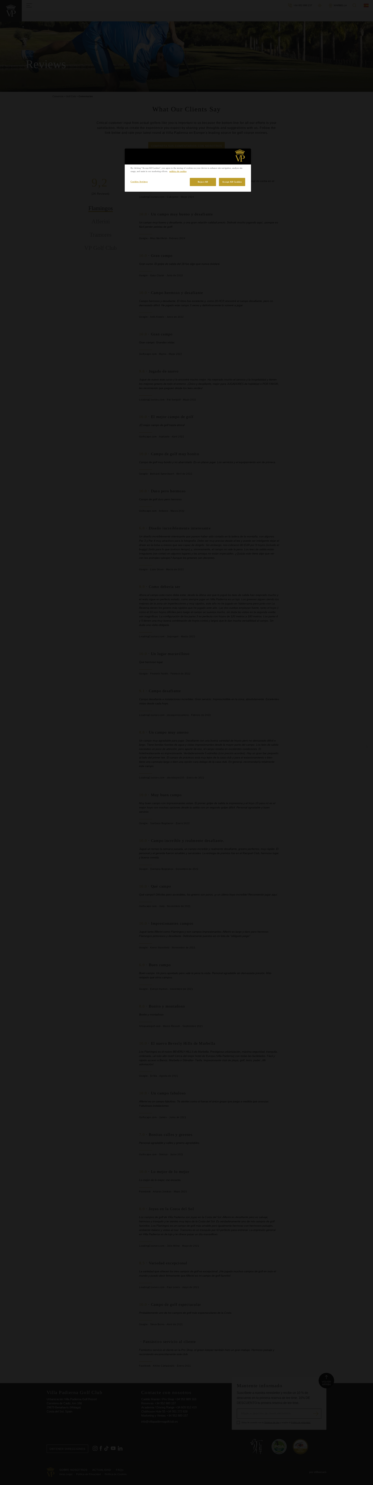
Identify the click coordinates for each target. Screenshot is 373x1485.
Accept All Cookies (232, 182)
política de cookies (177, 171)
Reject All (203, 182)
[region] (188, 170)
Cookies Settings (139, 181)
